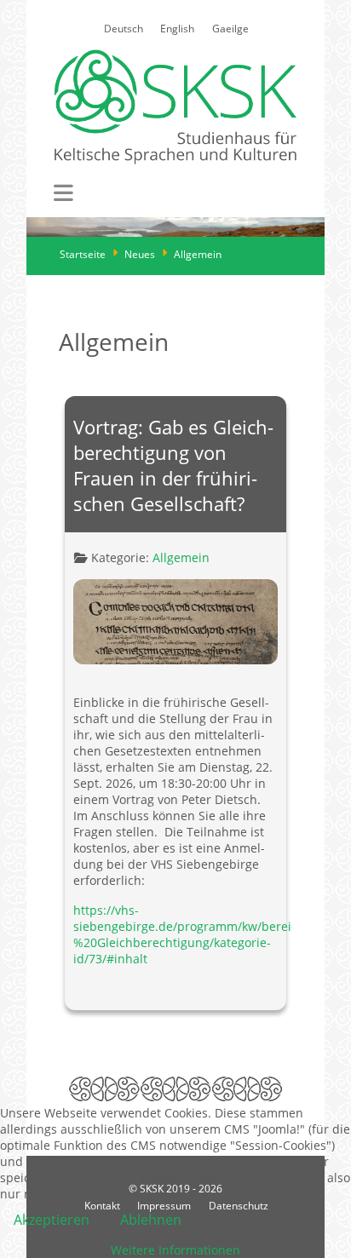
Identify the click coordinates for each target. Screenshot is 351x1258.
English (177, 28)
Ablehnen (150, 1219)
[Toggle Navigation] (63, 193)
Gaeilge (230, 28)
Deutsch (123, 28)
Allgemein (181, 557)
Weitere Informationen (175, 1250)
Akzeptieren (51, 1219)
